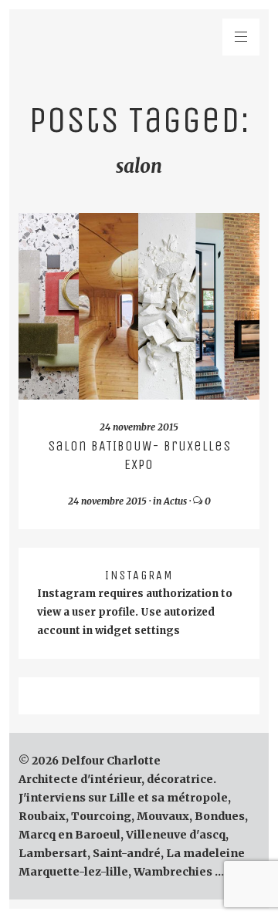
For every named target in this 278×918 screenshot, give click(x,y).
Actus (175, 501)
